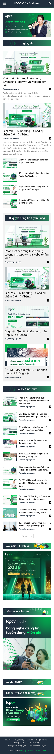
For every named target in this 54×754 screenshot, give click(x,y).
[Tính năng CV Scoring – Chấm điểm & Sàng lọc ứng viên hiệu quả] (10, 203)
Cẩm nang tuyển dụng (37, 745)
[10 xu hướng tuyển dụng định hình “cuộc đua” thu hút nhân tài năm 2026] (10, 177)
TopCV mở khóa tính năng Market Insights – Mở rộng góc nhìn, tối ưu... (33, 483)
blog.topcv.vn (41, 740)
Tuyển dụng (19, 740)
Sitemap (16, 743)
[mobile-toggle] (4, 4)
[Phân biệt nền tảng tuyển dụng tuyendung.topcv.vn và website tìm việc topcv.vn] (27, 63)
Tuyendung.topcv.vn (11, 89)
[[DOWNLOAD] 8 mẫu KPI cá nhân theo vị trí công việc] (27, 355)
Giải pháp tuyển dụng (30, 743)
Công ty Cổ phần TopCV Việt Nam (33, 750)
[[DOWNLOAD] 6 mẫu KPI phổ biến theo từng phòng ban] (10, 457)
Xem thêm (26, 536)
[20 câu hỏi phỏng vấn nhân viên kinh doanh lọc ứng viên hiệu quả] (10, 526)
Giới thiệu (8, 740)
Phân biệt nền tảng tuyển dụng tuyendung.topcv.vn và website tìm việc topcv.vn (34, 401)
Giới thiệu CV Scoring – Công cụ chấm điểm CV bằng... (23, 132)
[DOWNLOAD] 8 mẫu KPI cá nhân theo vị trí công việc (26, 371)
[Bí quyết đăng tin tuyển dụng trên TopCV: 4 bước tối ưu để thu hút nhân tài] (10, 163)
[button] (50, 4)
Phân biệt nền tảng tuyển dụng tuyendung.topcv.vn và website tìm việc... (25, 82)
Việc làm (30, 740)
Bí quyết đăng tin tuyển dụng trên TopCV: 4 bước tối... (26, 333)
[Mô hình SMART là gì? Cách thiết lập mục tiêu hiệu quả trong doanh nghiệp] (10, 513)
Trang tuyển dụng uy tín (17, 745)
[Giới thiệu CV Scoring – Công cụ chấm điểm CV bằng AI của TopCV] (27, 115)
